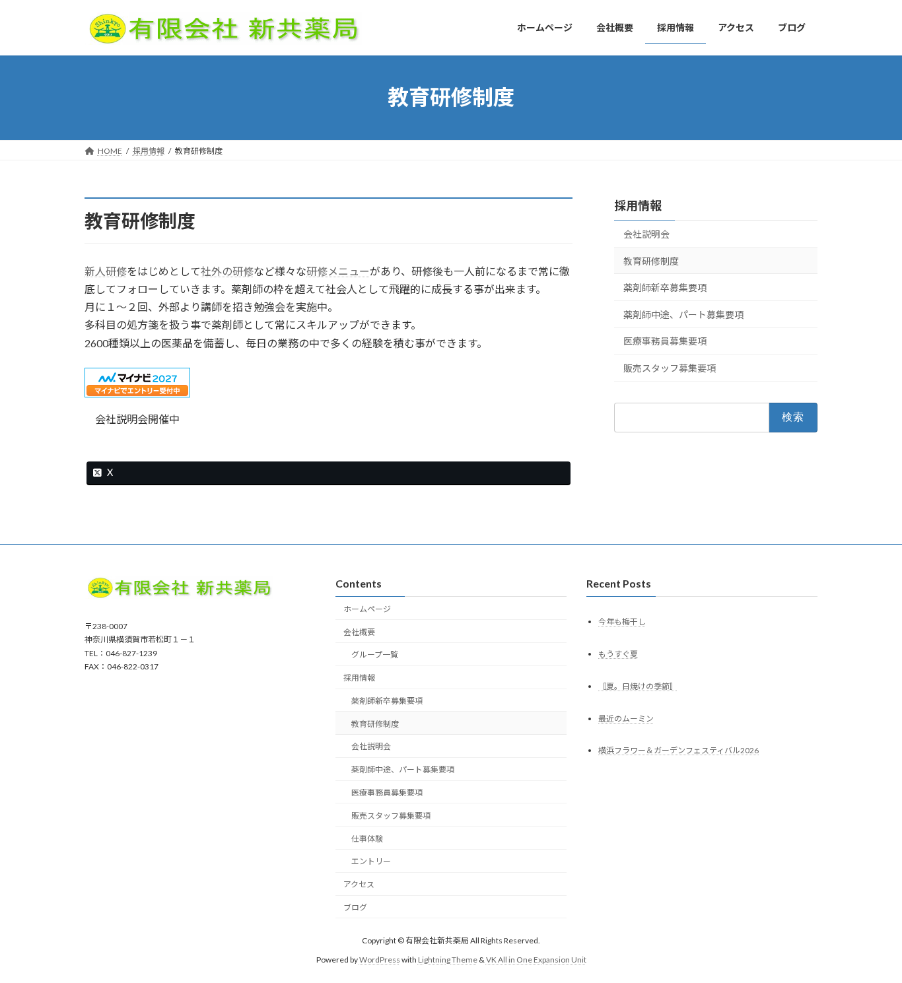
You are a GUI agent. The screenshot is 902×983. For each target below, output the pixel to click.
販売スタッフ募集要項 (669, 368)
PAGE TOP (869, 940)
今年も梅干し (622, 622)
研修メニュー (338, 271)
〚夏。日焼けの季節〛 (637, 686)
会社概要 (359, 632)
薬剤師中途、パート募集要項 (683, 314)
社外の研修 (227, 271)
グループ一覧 (374, 655)
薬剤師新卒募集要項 (665, 287)
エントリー (371, 862)
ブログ (355, 907)
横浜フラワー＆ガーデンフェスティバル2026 (678, 751)
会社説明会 (646, 234)
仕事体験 (367, 839)
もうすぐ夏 (618, 654)
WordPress (379, 960)
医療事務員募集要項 (665, 341)
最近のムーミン (626, 719)
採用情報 (638, 205)
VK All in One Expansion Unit (536, 960)
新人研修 (106, 271)
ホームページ (367, 609)
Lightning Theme (447, 960)
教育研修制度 (651, 260)
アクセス (358, 885)
